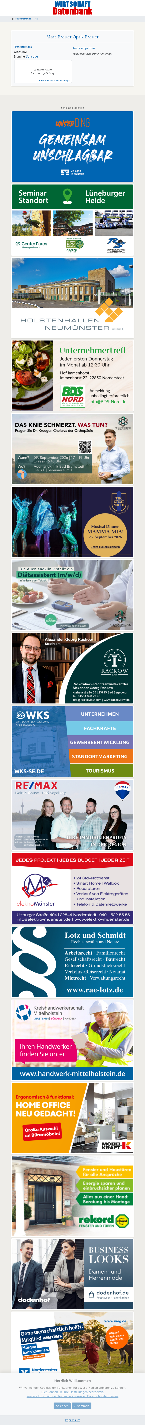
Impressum (72, 1420)
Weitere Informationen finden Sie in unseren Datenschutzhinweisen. (72, 1396)
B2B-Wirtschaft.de (23, 19)
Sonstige (32, 56)
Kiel (36, 19)
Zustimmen (81, 1406)
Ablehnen (62, 1406)
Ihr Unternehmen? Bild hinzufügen (54, 80)
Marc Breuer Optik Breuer (73, 37)
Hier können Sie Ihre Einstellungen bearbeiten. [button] (72, 1392)
